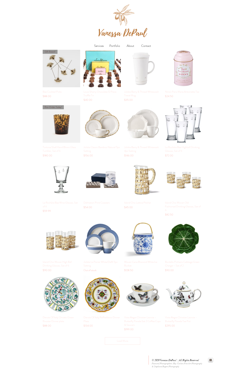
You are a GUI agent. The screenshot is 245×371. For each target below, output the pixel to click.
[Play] (210, 360)
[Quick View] (102, 68)
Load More (122, 341)
